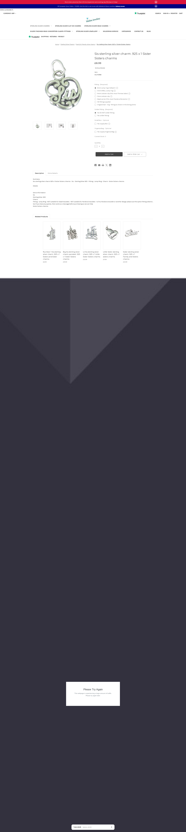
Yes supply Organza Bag (106, 132)
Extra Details (53, 173)
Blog (149, 31)
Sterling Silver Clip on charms (68, 26)
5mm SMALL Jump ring (106, 91)
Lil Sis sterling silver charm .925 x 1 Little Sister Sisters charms (91, 254)
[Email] (99, 165)
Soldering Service (110, 31)
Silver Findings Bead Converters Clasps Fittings (50, 31)
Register (174, 13)
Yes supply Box (103, 124)
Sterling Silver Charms (40, 26)
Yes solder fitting (103, 115)
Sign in (165, 13)
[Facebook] (96, 165)
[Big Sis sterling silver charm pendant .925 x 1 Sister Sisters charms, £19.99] (72, 232)
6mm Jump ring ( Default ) (107, 88)
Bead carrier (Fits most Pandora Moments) (113, 99)
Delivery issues (120, 6)
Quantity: (98, 143)
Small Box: (102, 120)
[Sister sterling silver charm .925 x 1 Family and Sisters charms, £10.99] (132, 232)
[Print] (103, 165)
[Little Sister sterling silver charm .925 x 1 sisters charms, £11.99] (112, 232)
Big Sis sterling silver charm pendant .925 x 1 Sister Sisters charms (71, 255)
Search (158, 13)
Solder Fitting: (104, 109)
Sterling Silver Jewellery (87, 31)
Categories (126, 31)
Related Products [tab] (41, 217)
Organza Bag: (103, 128)
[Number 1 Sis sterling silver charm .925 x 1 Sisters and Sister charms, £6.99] (52, 232)
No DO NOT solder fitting (105, 113)
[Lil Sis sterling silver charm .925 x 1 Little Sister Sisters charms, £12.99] (92, 232)
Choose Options (52, 243)
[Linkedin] (110, 165)
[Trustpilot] (33, 36)
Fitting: (101, 84)
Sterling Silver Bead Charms (96, 26)
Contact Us (138, 31)
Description (39, 173)
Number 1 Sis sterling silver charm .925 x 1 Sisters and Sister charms (52, 255)
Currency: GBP (9, 13)
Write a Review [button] (100, 68)
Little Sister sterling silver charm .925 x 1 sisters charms (111, 254)
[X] (106, 165)
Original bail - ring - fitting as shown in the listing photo (116, 105)
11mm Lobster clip (104, 96)
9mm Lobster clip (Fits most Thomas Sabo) (113, 93)
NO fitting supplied (103, 102)
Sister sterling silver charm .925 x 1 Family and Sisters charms (131, 255)
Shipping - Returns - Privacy (52, 36)
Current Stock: (100, 136)
